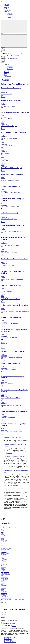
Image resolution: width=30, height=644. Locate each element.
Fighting (2, 545)
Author (9, 17)
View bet (3, 97)
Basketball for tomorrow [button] (5, 574)
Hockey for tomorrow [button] (5, 572)
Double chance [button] (3, 585)
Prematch (6, 5)
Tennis (2, 533)
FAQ (5, 8)
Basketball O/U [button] (4, 591)
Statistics (6, 7)
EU (4, 516)
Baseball (2, 537)
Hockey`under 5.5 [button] (4, 596)
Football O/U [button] (3, 588)
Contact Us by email (18, 599)
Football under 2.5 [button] (4, 595)
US (3, 520)
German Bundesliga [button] (4, 553)
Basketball (3, 534)
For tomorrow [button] (3, 569)
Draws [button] (2, 584)
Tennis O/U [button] (3, 590)
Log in (2, 79)
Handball (2, 539)
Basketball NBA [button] (4, 561)
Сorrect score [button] (3, 580)
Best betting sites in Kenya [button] (6, 598)
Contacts (9, 13)
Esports (2, 538)
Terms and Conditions (10, 642)
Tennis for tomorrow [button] (5, 573)
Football (2, 530)
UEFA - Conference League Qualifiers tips (15, 112)
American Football (4, 540)
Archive (14, 626)
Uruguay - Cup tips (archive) (10, 363)
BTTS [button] (2, 581)
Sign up (6, 79)
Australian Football (4, 541)
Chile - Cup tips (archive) (9, 213)
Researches (10, 16)
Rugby (2, 543)
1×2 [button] (1, 586)
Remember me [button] (6, 55)
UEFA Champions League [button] (6, 548)
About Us (6, 11)
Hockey (2, 532)
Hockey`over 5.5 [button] (4, 594)
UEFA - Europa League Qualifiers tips (14, 132)
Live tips (6, 4)
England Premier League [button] (5, 550)
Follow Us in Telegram (7, 599)
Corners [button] (2, 583)
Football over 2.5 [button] (4, 593)
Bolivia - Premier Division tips (11, 88)
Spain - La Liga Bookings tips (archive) (14, 305)
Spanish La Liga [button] (4, 552)
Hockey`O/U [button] (3, 589)
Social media (10, 14)
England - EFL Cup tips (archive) (12, 351)
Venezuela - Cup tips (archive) (11, 285)
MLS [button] (2, 557)
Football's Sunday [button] (4, 579)
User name (3, 51)
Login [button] (2, 50)
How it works (7, 10)
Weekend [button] (2, 575)
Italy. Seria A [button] (3, 554)
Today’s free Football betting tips (15, 84)
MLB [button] (2, 563)
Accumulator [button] (3, 567)
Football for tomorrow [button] (5, 570)
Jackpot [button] (2, 568)
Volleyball (3, 535)
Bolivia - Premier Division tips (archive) (14, 259)
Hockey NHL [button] (3, 560)
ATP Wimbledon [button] (4, 559)
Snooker (2, 544)
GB (4, 518)
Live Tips (6, 70)
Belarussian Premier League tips (12, 174)
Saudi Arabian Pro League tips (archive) (14, 411)
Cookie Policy (8, 639)
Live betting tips (5, 80)
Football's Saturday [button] (4, 578)
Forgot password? (15, 55)
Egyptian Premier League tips (11, 186)
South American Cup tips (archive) (12, 225)
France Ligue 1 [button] (4, 555)
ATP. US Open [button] (4, 564)
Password (3, 53)
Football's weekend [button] (4, 577)
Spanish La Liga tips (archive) (11, 317)
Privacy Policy (8, 640)
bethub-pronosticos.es (9, 637)
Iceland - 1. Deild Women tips (11, 100)
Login (2, 57)
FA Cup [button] (2, 558)
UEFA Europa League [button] (5, 549)
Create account (13, 58)
